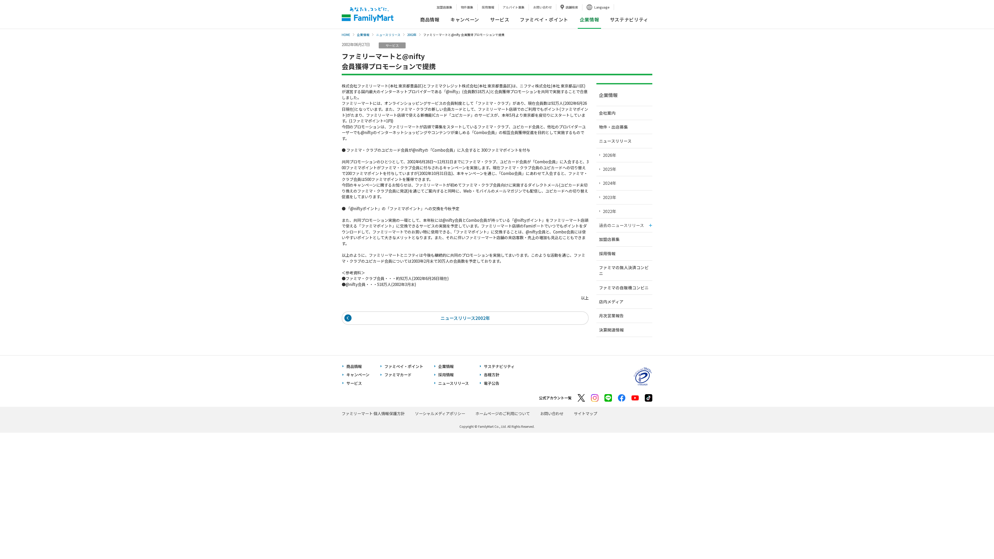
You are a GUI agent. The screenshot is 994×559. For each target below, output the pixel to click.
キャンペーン (464, 19)
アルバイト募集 (513, 7)
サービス (499, 19)
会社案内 (607, 113)
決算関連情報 (611, 330)
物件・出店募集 (613, 127)
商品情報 (430, 19)
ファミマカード (398, 374)
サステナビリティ (629, 19)
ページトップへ (977, 542)
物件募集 (467, 7)
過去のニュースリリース (621, 225)
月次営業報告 (611, 315)
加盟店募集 (444, 7)
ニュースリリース (388, 35)
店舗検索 (572, 7)
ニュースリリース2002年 (465, 318)
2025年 (609, 169)
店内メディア (611, 301)
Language (602, 7)
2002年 (411, 35)
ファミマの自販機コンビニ (624, 287)
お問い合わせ (542, 7)
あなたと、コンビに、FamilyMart (367, 14)
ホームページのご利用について (503, 413)
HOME (346, 35)
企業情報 (363, 35)
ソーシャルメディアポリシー (440, 413)
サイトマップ (585, 413)
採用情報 (488, 7)
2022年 (609, 211)
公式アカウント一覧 (555, 397)
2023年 (609, 197)
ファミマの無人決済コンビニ (624, 270)
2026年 (609, 155)
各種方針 (491, 374)
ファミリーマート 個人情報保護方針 (373, 413)
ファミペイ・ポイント (544, 19)
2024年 (609, 183)
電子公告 (491, 383)
